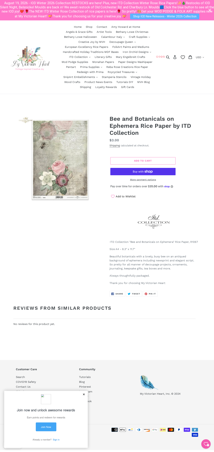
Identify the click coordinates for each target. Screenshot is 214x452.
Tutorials (85, 377)
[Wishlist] (183, 57)
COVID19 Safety (26, 381)
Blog (82, 381)
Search (20, 377)
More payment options (143, 179)
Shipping (115, 145)
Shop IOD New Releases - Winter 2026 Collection (164, 16)
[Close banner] (209, 10)
